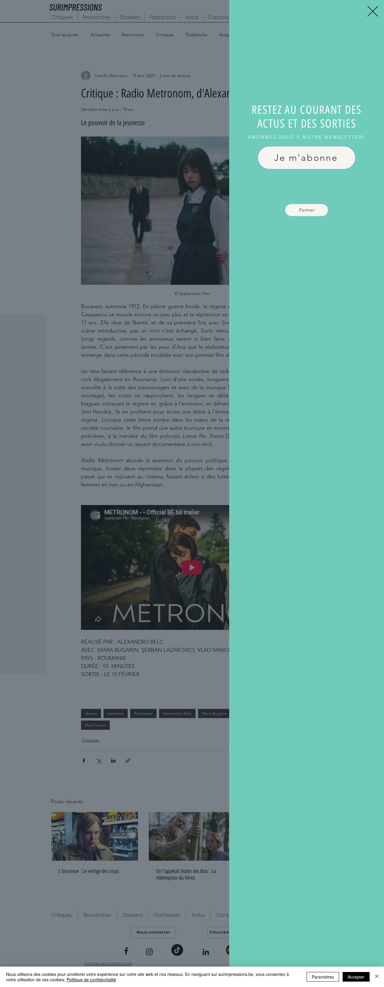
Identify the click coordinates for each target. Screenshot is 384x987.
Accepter (356, 977)
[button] (373, 11)
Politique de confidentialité (91, 979)
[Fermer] (376, 976)
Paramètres (323, 977)
